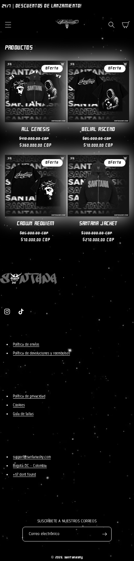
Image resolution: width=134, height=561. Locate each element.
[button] (8, 25)
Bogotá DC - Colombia (30, 465)
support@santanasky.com (32, 456)
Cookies (19, 405)
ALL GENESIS (35, 129)
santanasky (73, 557)
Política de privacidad (29, 396)
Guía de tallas (23, 413)
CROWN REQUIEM (35, 224)
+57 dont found (24, 474)
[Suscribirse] (104, 534)
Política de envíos (26, 344)
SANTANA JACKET (98, 224)
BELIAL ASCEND (98, 129)
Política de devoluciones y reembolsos (41, 353)
